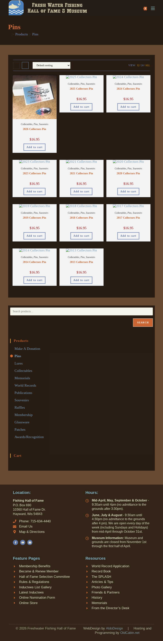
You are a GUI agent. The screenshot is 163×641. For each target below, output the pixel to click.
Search (143, 322)
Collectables (26, 124)
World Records (25, 385)
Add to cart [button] (34, 147)
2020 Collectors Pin (128, 173)
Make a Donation (27, 349)
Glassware (22, 422)
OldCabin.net (130, 633)
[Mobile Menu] (151, 8)
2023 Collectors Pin (34, 173)
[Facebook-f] (15, 542)
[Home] (9, 34)
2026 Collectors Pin (34, 129)
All (147, 65)
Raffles (20, 407)
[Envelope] (29, 542)
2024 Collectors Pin (128, 88)
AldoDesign (114, 628)
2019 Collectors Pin (34, 217)
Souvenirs (43, 124)
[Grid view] (16, 65)
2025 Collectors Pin (81, 88)
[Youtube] (22, 542)
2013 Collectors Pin (81, 262)
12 (138, 65)
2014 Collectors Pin (34, 262)
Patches (20, 430)
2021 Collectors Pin (81, 173)
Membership (24, 415)
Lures (19, 363)
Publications (23, 393)
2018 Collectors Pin (81, 217)
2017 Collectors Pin (128, 217)
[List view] (25, 65)
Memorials (22, 378)
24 (142, 65)
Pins (35, 34)
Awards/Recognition (29, 437)
